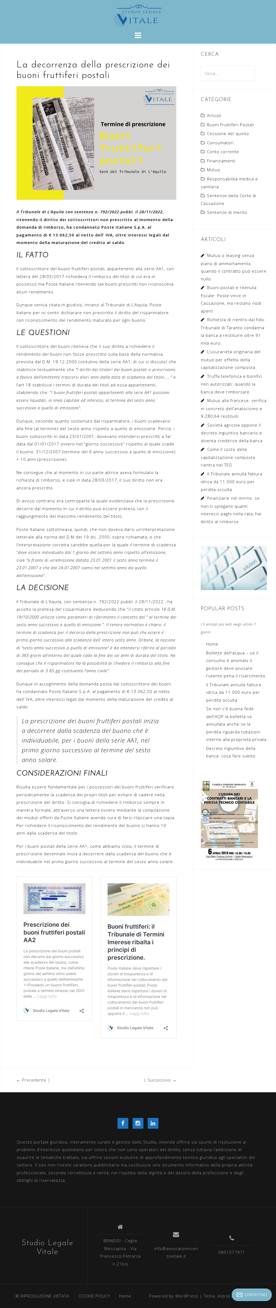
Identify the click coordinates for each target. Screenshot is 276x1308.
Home (212, 644)
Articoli (214, 115)
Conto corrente (223, 151)
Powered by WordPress (173, 1296)
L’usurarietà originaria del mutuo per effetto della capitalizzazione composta (231, 359)
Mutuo (213, 169)
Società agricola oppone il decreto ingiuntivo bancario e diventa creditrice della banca (232, 432)
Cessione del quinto (228, 133)
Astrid (224, 1296)
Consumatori (220, 142)
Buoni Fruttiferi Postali (230, 124)
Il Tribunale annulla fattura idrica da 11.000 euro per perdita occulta (231, 481)
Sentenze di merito (227, 212)
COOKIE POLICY (94, 1296)
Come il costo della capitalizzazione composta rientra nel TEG (228, 457)
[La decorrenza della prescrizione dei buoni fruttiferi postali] (96, 142)
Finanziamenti (221, 160)
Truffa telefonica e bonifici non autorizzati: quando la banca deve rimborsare (231, 383)
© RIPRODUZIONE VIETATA (42, 1296)
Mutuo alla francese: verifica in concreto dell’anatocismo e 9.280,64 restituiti (234, 408)
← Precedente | (33, 1080)
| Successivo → (160, 1080)
